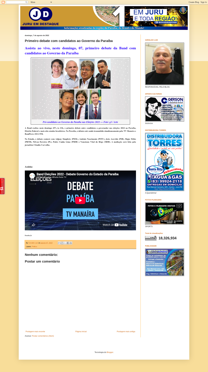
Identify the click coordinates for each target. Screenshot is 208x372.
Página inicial (81, 331)
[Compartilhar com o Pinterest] (70, 243)
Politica (34, 246)
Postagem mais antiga (126, 331)
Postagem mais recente (35, 331)
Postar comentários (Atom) (43, 336)
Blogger (110, 352)
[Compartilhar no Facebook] (67, 243)
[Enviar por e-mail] (59, 243)
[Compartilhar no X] (65, 243)
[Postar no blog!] (62, 243)
